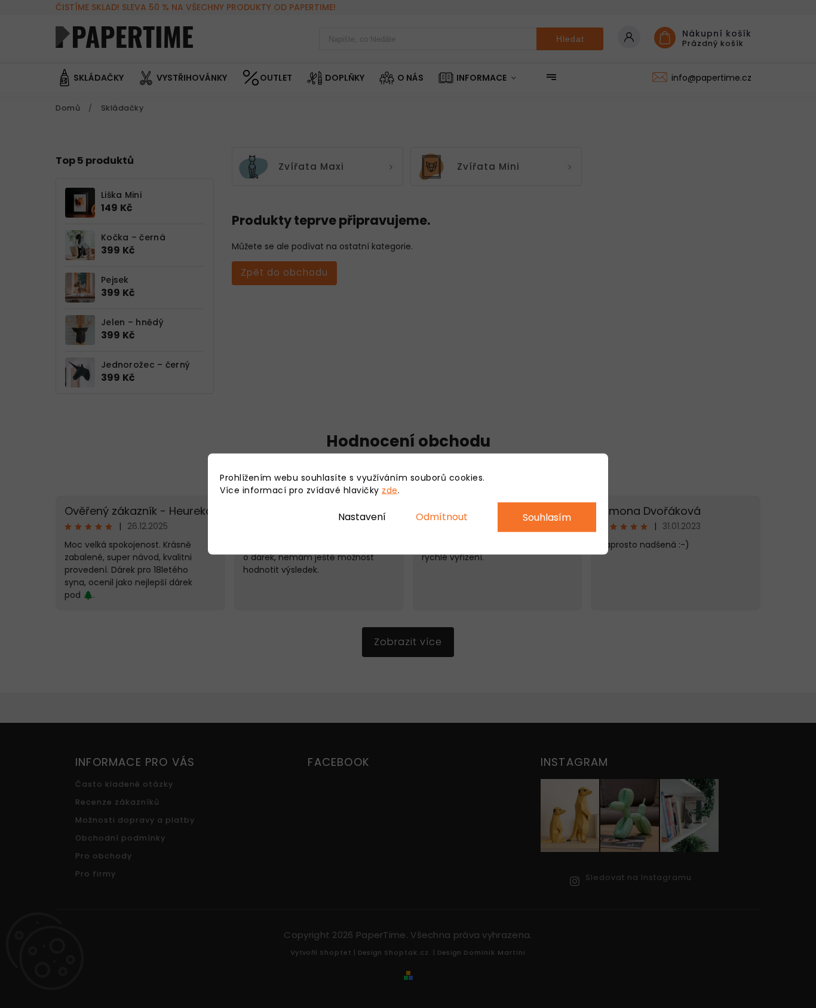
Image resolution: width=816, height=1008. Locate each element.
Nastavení (362, 516)
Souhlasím (547, 517)
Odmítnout (442, 516)
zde (390, 490)
